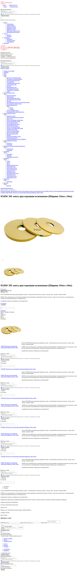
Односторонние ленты (9, 113)
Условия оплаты (11, 40)
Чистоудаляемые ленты (13, 110)
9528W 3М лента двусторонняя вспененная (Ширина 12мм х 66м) (10, 463)
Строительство (10, 25)
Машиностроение (11, 26)
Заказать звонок (5, 554)
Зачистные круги (11, 166)
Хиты (5, 73)
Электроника (10, 24)
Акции (4, 5)
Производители (13, 5)
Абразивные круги (11, 177)
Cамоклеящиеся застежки (10, 140)
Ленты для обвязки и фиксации (15, 120)
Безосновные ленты (12, 105)
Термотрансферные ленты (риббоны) (16, 139)
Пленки (9, 135)
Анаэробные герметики (13, 90)
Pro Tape (9, 101)
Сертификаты (10, 41)
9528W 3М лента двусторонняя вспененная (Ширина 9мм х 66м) (9, 347)
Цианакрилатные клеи (12, 88)
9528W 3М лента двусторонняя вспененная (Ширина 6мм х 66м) (9, 376)
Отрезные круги (11, 170)
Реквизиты (9, 39)
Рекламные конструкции (13, 32)
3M (10, 290)
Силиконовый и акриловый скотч (15, 112)
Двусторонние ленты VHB (14, 99)
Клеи (5, 75)
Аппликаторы (10, 82)
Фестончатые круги (12, 169)
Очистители (10, 148)
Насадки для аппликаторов (14, 77)
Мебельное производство (13, 31)
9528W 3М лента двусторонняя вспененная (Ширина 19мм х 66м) (26, 192)
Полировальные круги (12, 173)
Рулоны (12, 109)
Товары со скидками (9, 71)
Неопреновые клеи (12, 87)
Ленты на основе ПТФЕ (13, 131)
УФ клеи (9, 86)
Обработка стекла (11, 28)
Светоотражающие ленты (13, 121)
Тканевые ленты (11, 116)
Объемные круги (11, 174)
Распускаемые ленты (12, 123)
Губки (8, 161)
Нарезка (9, 35)
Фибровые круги (11, 172)
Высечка (6, 183)
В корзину (3, 310)
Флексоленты (10, 97)
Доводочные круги (12, 176)
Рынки (5, 22)
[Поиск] (1, 17)
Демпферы (6, 151)
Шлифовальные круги (12, 165)
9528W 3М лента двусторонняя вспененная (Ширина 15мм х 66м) (10, 434)
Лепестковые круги (12, 168)
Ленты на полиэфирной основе (15, 128)
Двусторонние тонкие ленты (14, 103)
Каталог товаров (5, 68)
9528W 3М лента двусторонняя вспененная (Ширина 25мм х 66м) (10, 405)
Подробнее (3, 303)
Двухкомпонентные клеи (13, 80)
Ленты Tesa (10, 118)
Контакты (6, 43)
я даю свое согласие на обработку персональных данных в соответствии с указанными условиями (21, 14)
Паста (8, 163)
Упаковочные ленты (12, 129)
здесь (35, 14)
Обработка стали (11, 29)
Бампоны (9, 155)
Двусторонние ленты (9, 92)
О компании (7, 37)
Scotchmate (9, 144)
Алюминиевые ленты (12, 125)
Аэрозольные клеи (11, 84)
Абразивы (6, 158)
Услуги (5, 33)
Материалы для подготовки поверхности (14, 146)
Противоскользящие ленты (14, 136)
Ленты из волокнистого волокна (15, 117)
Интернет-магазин (5, 191)
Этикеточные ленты (12, 138)
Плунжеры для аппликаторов (14, 79)
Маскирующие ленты (12, 133)
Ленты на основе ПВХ (13, 132)
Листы (11, 107)
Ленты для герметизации (13, 127)
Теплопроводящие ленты (13, 98)
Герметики (6, 179)
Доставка (9, 36)
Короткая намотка (11, 95)
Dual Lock (9, 143)
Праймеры (9, 150)
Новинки (6, 72)
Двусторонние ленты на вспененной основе (18, 102)
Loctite (8, 91)
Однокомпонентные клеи (13, 83)
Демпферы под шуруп (12, 157)
